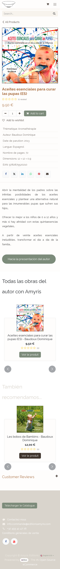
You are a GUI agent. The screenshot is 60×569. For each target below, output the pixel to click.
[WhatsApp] (30, 174)
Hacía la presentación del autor (29, 259)
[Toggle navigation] (55, 4)
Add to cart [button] (37, 113)
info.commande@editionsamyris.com (29, 524)
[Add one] (19, 113)
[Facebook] (6, 174)
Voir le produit (30, 354)
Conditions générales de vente (20, 533)
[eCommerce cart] (48, 4)
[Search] (54, 13)
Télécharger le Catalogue (19, 505)
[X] (14, 174)
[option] (30, 334)
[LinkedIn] (22, 174)
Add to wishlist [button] (15, 120)
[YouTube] (14, 541)
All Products (12, 22)
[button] (7, 369)
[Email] (47, 174)
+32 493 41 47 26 (17, 528)
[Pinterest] (39, 174)
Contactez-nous (16, 519)
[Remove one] (5, 113)
